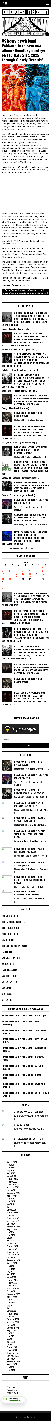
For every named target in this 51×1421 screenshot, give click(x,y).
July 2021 (10, 1333)
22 (37, 576)
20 (23, 576)
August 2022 (12, 1296)
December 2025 (13, 1184)
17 (2, 576)
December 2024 (13, 1218)
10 (3, 573)
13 (23, 573)
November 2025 (13, 1187)
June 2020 (11, 1369)
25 (10, 579)
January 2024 (12, 1249)
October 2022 (12, 1291)
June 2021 (10, 1336)
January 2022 (12, 1316)
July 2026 (10, 1164)
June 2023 (11, 1268)
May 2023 (10, 1271)
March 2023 (11, 1277)
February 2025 (12, 1212)
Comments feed (13, 1390)
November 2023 (13, 1254)
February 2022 (12, 1313)
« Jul (3, 587)
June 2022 (11, 1302)
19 (16, 576)
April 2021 (11, 1341)
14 (30, 573)
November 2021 (13, 1322)
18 (10, 576)
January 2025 (12, 1215)
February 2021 (12, 1347)
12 (16, 573)
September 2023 (13, 1260)
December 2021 (13, 1319)
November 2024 (13, 1220)
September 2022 (13, 1293)
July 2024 (10, 1232)
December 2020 (13, 1353)
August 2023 (12, 1263)
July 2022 (10, 1299)
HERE (14, 244)
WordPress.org (12, 1392)
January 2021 (12, 1350)
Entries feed (11, 1387)
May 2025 (10, 1204)
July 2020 (10, 1367)
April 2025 (11, 1206)
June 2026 (11, 1167)
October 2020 (12, 1358)
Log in (9, 1384)
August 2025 (12, 1195)
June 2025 (11, 1201)
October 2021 (12, 1324)
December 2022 (13, 1285)
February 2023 (12, 1279)
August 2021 (11, 1330)
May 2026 (10, 1170)
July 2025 (10, 1198)
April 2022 (11, 1308)
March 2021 (11, 1344)
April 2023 (11, 1274)
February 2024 (12, 1246)
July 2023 (10, 1265)
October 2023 (12, 1257)
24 (3, 579)
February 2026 (12, 1178)
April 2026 (11, 1173)
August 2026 (12, 1162)
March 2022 (11, 1310)
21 (30, 576)
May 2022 (10, 1305)
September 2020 (13, 1361)
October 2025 (12, 1190)
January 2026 (12, 1181)
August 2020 (12, 1364)
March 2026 (11, 1176)
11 (9, 573)
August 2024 (12, 1229)
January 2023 (12, 1282)
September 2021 (13, 1327)
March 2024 (11, 1243)
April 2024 (11, 1240)
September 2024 (13, 1226)
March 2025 (11, 1209)
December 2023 (13, 1251)
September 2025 (13, 1192)
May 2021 (10, 1338)
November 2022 (13, 1288)
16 (43, 573)
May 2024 (10, 1237)
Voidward (17, 118)
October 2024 (12, 1223)
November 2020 (13, 1355)
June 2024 (11, 1235)
